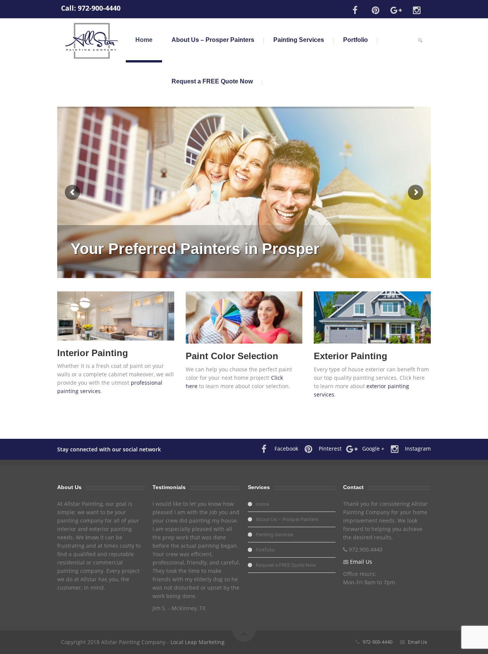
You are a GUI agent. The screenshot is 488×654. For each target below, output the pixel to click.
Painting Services (298, 40)
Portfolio (355, 40)
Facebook (286, 448)
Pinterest (330, 448)
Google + (373, 448)
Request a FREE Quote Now (212, 81)
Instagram (418, 448)
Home (143, 40)
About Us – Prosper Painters (213, 40)
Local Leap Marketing (197, 642)
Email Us (361, 561)
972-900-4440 (99, 8)
